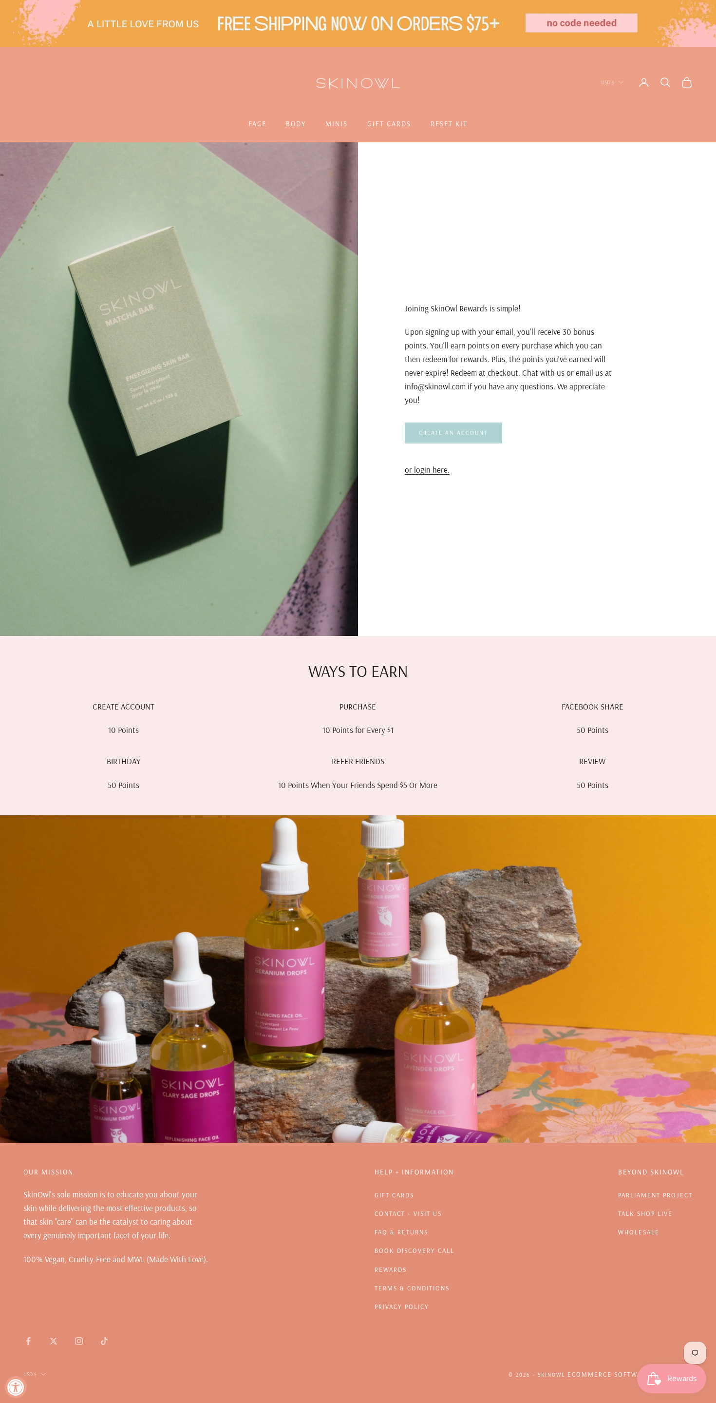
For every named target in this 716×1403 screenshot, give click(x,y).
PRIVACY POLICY (402, 1306)
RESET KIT (449, 123)
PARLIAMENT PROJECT (655, 1195)
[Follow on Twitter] (53, 1341)
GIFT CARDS (389, 123)
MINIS (336, 123)
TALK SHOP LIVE (645, 1213)
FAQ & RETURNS (401, 1232)
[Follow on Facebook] (28, 1341)
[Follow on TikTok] (104, 1341)
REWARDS (391, 1269)
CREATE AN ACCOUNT (453, 432)
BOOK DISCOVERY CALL (414, 1250)
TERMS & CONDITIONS (412, 1288)
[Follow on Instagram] (79, 1341)
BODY (296, 123)
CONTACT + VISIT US (408, 1213)
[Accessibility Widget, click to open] (16, 1387)
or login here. (427, 469)
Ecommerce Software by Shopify (630, 1374)
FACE (257, 123)
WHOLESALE (638, 1232)
